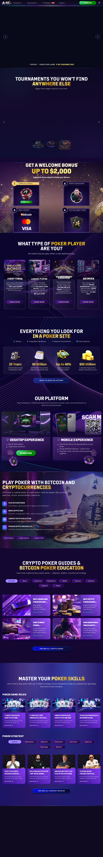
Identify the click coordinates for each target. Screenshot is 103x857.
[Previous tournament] (4, 124)
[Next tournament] (99, 124)
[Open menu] (99, 3)
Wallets (64, 581)
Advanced (44, 742)
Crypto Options (24, 538)
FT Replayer (48, 3)
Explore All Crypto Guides (51, 649)
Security (78, 581)
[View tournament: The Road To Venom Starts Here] (51, 148)
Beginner (15, 742)
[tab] (33, 64)
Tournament (59, 742)
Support (62, 3)
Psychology (44, 747)
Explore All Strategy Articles (51, 791)
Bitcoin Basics (9, 538)
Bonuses (91, 581)
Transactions (51, 581)
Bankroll (45, 586)
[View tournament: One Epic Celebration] (38, 148)
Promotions (17, 3)
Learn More (89, 138)
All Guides (11, 581)
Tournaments (31, 3)
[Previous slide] (5, 37)
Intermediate (29, 742)
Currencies (38, 581)
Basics (25, 581)
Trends (58, 586)
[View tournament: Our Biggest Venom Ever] (65, 148)
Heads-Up (88, 742)
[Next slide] (97, 37)
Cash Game (73, 742)
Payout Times (39, 538)
